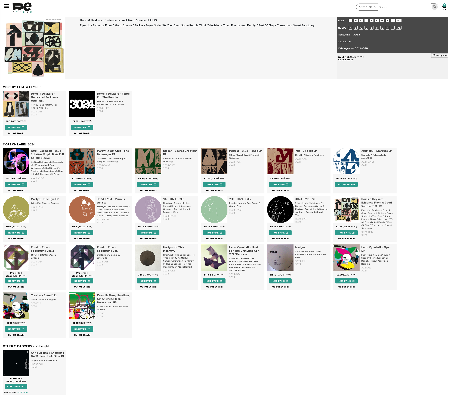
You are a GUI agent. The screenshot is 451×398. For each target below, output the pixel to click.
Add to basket (346, 184)
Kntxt (34, 367)
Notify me (440, 55)
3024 (348, 41)
